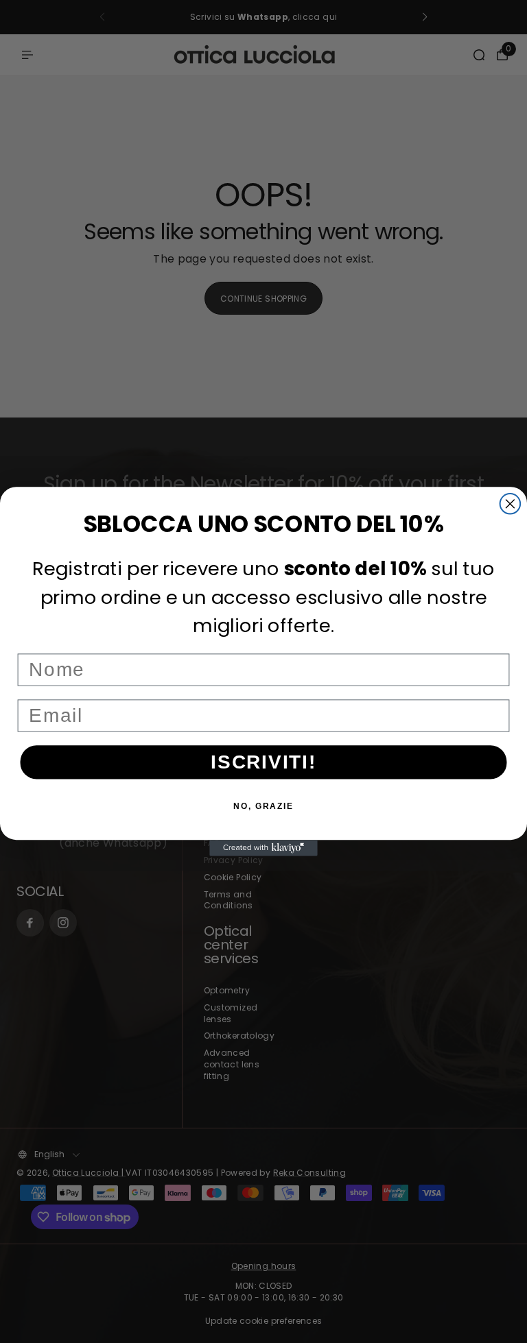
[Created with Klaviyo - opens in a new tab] (263, 848)
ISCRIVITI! (263, 762)
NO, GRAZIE (263, 806)
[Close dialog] (510, 504)
